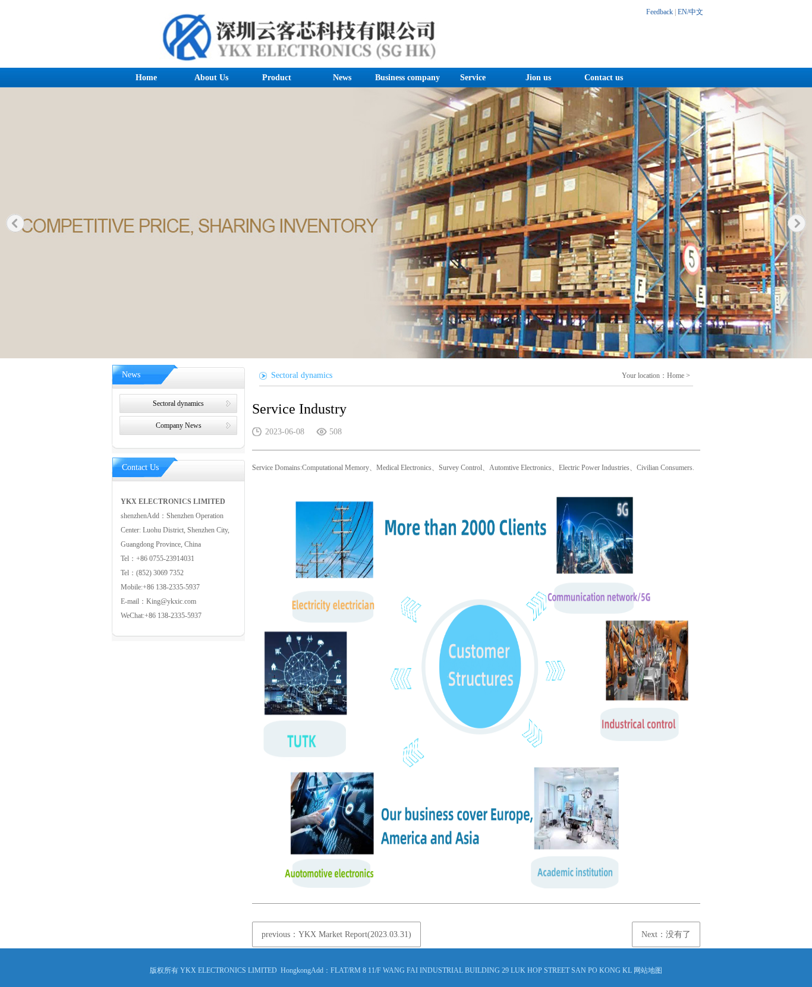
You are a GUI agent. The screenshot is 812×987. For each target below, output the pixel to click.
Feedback (659, 12)
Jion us (538, 77)
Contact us (603, 77)
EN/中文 (690, 12)
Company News (179, 425)
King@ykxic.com (171, 601)
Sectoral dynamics (178, 403)
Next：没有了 (666, 934)
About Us (211, 77)
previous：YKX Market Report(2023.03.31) (336, 934)
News (342, 77)
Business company (407, 77)
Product (276, 77)
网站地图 (648, 970)
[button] (15, 223)
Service (473, 77)
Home (146, 77)
